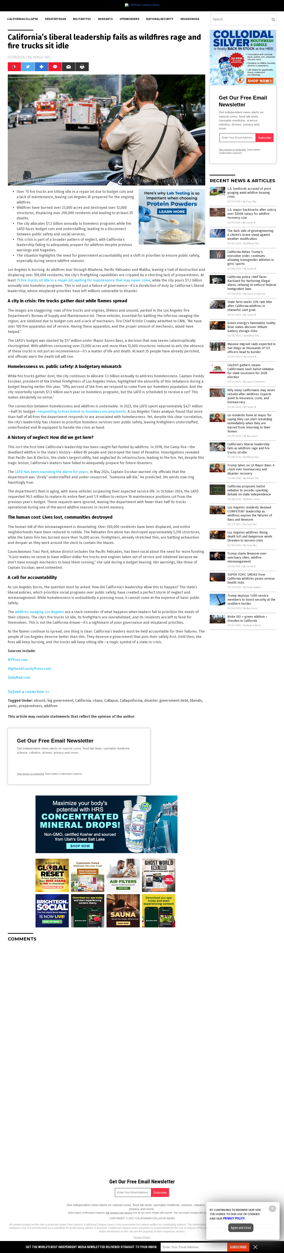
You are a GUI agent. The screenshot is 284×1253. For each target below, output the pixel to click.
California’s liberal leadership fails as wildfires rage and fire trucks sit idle (248, 448)
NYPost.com (18, 660)
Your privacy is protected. (30, 773)
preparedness (30, 706)
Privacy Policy (142, 1237)
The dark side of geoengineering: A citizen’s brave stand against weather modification (250, 235)
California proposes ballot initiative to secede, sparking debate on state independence (249, 490)
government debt (173, 700)
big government (60, 700)
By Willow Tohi (251, 243)
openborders (129, 19)
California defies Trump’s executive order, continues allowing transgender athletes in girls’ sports (250, 258)
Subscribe (238, 1247)
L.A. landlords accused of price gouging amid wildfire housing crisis (249, 193)
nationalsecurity (160, 19)
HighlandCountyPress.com (29, 669)
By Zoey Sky (249, 201)
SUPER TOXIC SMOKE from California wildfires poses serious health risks (251, 578)
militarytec (82, 19)
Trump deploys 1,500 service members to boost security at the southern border (251, 600)
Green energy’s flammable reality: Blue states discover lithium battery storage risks (251, 327)
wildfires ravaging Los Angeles (39, 612)
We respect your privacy (119, 1212)
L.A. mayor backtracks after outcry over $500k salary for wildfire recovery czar (251, 214)
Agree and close (241, 1228)
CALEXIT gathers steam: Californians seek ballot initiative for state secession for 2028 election (250, 371)
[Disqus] (106, 1000)
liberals (196, 700)
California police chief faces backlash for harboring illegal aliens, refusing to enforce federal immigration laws (251, 283)
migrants (105, 19)
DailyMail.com (19, 677)
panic (12, 706)
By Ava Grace (251, 436)
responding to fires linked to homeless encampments (82, 411)
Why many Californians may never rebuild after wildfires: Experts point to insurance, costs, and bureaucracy (251, 396)
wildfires (51, 706)
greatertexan (55, 19)
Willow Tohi (41, 57)
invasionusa (189, 19)
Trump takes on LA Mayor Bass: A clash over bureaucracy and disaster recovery (250, 469)
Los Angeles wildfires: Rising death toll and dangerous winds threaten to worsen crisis (249, 536)
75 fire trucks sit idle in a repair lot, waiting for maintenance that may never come (83, 280)
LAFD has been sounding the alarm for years (51, 472)
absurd (39, 700)
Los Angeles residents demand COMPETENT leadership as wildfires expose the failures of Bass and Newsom (249, 514)
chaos (98, 700)
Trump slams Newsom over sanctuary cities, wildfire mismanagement (246, 557)
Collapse (111, 700)
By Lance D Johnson (254, 293)
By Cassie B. (249, 222)
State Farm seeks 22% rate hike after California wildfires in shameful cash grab (249, 306)
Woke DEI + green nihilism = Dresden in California (247, 619)
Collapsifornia (131, 700)
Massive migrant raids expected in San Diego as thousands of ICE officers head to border (251, 348)
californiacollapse (22, 19)
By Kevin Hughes (252, 587)
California (83, 700)
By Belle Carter (251, 499)
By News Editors (252, 625)
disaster (151, 700)
